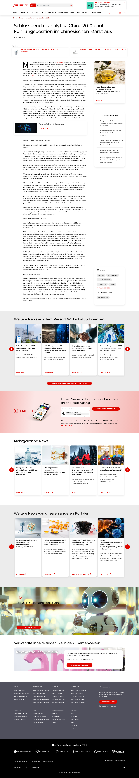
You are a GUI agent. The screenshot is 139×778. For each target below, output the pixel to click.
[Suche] (71, 5)
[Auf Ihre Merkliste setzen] (109, 13)
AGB (26, 767)
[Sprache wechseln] (119, 13)
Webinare (74, 726)
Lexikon (54, 713)
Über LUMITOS (35, 761)
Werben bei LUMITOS (21, 761)
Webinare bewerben (20, 716)
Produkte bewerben (58, 699)
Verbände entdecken (39, 696)
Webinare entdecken (20, 713)
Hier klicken (77, 414)
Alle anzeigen (104, 288)
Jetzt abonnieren (108, 702)
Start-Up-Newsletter (21, 696)
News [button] (15, 13)
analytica (60, 62)
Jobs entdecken (38, 713)
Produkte (74, 716)
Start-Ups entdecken (39, 693)
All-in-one (74, 729)
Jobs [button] (72, 13)
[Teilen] (114, 13)
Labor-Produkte (57, 693)
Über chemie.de (48, 761)
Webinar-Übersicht (20, 719)
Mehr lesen (65, 426)
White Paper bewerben (78, 699)
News (72, 713)
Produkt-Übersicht (58, 702)
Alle (32, 5)
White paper (75, 719)
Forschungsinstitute (58, 719)
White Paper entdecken (78, 690)
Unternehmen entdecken (41, 690)
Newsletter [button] (96, 13)
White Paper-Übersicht (78, 702)
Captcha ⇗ (85, 416)
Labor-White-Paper (77, 693)
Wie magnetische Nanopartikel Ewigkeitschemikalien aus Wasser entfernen (111, 133)
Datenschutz (35, 767)
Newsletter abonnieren (106, 409)
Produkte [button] (35, 13)
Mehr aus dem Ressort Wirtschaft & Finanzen (69, 383)
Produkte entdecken (58, 690)
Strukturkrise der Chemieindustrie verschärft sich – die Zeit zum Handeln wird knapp (111, 142)
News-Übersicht (19, 699)
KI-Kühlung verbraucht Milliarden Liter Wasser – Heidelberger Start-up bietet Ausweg (111, 160)
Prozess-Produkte (58, 696)
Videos (54, 722)
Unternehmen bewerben (41, 699)
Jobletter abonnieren (40, 716)
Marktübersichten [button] (49, 13)
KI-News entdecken (29, 627)
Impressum (17, 767)
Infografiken (56, 716)
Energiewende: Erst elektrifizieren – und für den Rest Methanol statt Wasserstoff (111, 123)
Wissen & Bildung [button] (82, 13)
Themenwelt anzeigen (79, 665)
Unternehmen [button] (24, 13)
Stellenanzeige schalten (41, 719)
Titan (32, 76)
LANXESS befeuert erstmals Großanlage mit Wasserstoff (109, 151)
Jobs (72, 722)
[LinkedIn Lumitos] (123, 767)
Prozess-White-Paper (78, 696)
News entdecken (19, 690)
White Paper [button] (63, 13)
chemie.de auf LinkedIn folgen (109, 706)
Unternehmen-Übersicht (41, 702)
